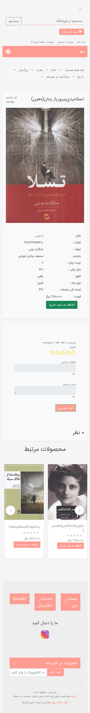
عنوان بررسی (68, 362)
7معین (39, 235)
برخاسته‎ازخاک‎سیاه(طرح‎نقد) (24, 526)
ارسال (74, 696)
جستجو (14, 21)
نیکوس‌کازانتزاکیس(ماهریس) (67, 528)
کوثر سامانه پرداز (59, 702)
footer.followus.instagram (45, 634)
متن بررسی (69, 384)
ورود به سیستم (65, 42)
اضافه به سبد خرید (27, 544)
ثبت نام (81, 42)
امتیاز (73, 347)
